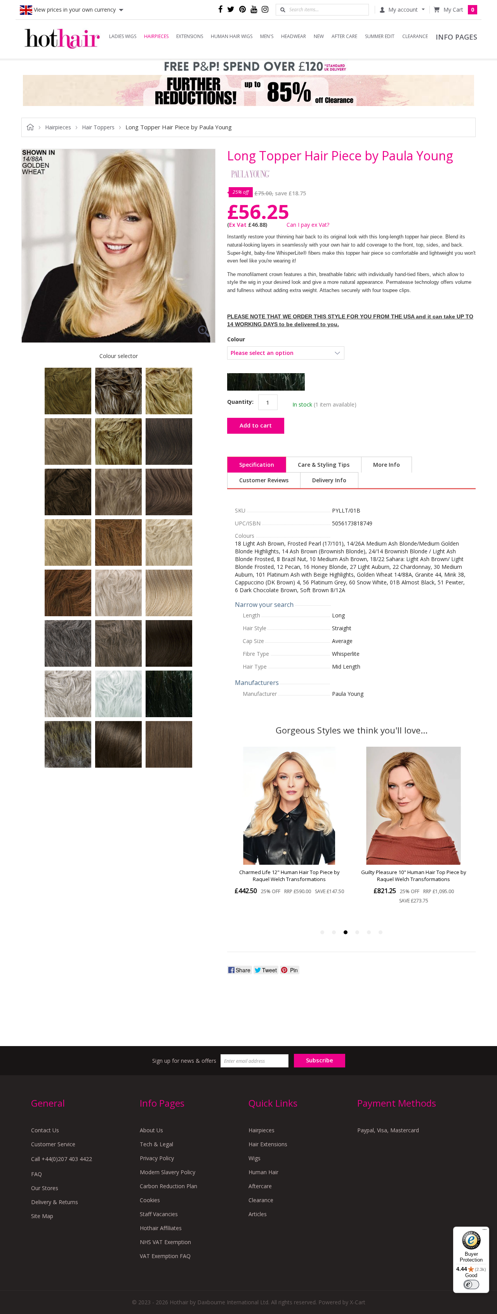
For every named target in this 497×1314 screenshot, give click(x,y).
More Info (386, 464)
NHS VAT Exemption (165, 1242)
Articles (257, 1214)
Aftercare (260, 1186)
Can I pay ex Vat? (308, 224)
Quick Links (272, 1103)
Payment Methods (396, 1103)
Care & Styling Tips (323, 464)
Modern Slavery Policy (167, 1172)
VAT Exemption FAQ (165, 1256)
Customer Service (53, 1144)
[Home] (62, 39)
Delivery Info (329, 480)
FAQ (36, 1174)
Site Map (42, 1216)
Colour (236, 339)
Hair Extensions (267, 1144)
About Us (151, 1130)
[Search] (283, 9)
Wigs (254, 1158)
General (48, 1103)
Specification (256, 464)
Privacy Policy (157, 1158)
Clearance (260, 1200)
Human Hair (263, 1172)
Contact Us (45, 1130)
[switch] (471, 1284)
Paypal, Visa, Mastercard (388, 1130)
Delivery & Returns (54, 1202)
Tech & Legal (156, 1144)
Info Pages (162, 1103)
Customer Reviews (263, 480)
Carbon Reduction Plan (168, 1186)
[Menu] (484, 1231)
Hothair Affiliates (161, 1228)
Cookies (150, 1200)
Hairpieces (261, 1130)
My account (403, 9)
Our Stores (44, 1188)
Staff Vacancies (159, 1214)
